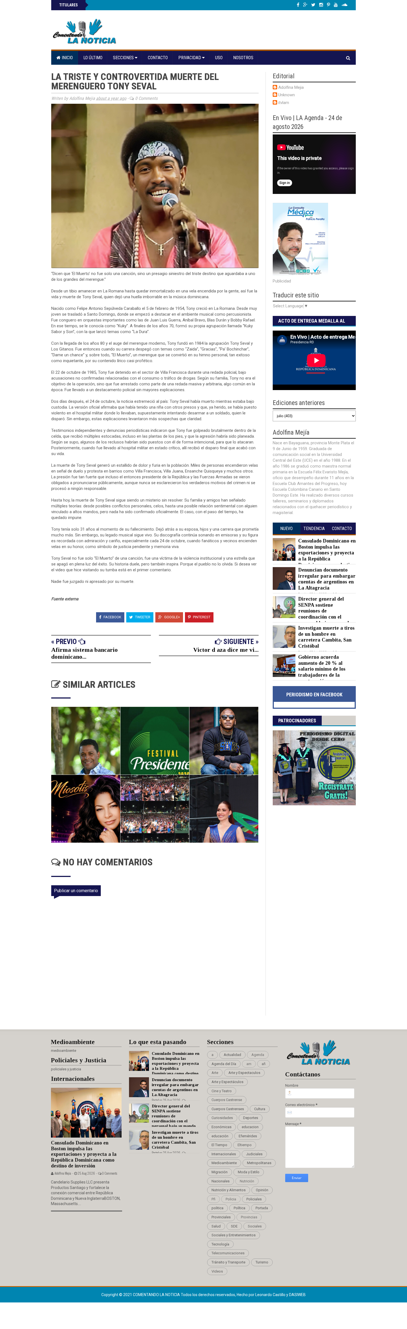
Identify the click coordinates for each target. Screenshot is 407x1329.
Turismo (262, 1262)
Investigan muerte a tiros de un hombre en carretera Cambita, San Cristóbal (326, 637)
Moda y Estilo (248, 1172)
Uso (219, 57)
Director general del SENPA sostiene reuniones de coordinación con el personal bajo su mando (324, 610)
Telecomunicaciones (228, 1253)
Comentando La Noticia (157, 1294)
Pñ (213, 1199)
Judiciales (254, 1154)
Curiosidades (222, 1118)
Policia (231, 1199)
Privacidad (190, 57)
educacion (250, 1127)
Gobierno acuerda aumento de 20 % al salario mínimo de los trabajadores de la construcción (322, 669)
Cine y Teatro (222, 1091)
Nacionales (221, 1181)
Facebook (112, 617)
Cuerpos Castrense (227, 1100)
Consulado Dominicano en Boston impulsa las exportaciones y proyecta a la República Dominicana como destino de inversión (314, 555)
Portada (262, 1208)
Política (239, 1208)
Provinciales (221, 1217)
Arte (215, 1073)
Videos (217, 1271)
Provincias (249, 1217)
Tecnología (220, 1244)
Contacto (158, 57)
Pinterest (201, 617)
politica (217, 1208)
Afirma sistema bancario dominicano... (84, 653)
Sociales (255, 1226)
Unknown (286, 94)
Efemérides (248, 1136)
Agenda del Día (224, 1064)
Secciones (124, 57)
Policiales (254, 1199)
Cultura (259, 1109)
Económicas (221, 1127)
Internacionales (224, 1154)
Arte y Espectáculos (227, 1082)
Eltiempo (245, 1145)
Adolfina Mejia (291, 87)
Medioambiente (224, 1163)
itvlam (283, 102)
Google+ (171, 617)
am (248, 1064)
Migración (220, 1172)
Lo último (92, 57)
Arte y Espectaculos (244, 1073)
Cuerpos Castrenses (228, 1109)
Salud (216, 1226)
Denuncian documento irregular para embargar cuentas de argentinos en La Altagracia (327, 579)
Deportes (250, 1118)
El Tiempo (219, 1145)
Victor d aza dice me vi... (226, 649)
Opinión (262, 1190)
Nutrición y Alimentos (229, 1190)
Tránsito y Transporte (228, 1262)
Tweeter (142, 617)
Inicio (67, 57)
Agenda (257, 1055)
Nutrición (247, 1181)
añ (264, 1064)
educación (220, 1136)
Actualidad (232, 1055)
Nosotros (243, 57)
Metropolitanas (259, 1163)
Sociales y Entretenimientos (234, 1235)
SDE (234, 1226)
